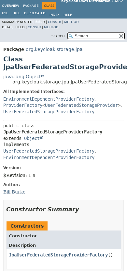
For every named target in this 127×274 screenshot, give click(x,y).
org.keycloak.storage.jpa (54, 49)
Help (68, 15)
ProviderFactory (22, 105)
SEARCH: (58, 36)
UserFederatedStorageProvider (81, 105)
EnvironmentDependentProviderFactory (48, 99)
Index (54, 15)
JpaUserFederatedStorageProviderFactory (58, 254)
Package (30, 5)
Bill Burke (14, 191)
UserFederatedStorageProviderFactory (48, 111)
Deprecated (35, 13)
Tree (16, 13)
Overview (10, 5)
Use (5, 13)
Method (71, 22)
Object (32, 138)
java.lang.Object (22, 76)
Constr (54, 22)
